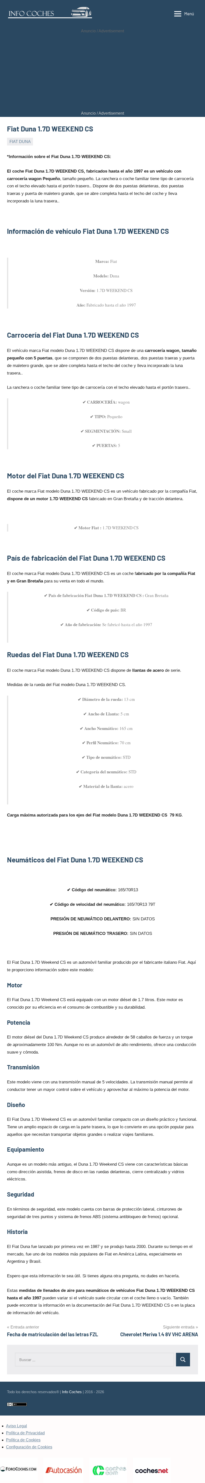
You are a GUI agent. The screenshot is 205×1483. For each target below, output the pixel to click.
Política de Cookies (23, 1440)
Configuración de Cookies (29, 1447)
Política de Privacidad (25, 1433)
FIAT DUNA (20, 141)
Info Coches (72, 1392)
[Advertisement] (102, 72)
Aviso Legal (16, 1426)
